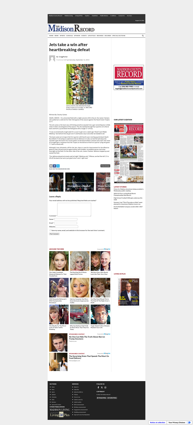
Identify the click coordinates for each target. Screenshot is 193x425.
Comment (53, 216)
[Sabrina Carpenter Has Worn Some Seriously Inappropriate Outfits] (79, 287)
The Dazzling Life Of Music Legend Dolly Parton (78, 273)
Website (52, 227)
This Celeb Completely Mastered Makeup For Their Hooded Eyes (58, 274)
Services (129, 15)
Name (51, 219)
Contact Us (122, 15)
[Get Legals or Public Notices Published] (129, 89)
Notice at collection (157, 422)
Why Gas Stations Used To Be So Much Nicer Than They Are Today (79, 327)
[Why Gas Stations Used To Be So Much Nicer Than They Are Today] (79, 314)
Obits (53, 399)
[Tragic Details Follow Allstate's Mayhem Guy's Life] (100, 314)
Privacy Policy (102, 398)
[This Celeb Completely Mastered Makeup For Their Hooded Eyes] (59, 261)
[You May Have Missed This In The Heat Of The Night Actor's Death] (100, 287)
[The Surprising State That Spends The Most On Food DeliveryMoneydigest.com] (58, 362)
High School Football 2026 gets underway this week (128, 198)
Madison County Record (55, 15)
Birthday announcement (80, 407)
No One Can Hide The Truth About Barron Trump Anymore (87, 339)
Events (84, 35)
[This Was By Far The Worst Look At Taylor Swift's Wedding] (59, 314)
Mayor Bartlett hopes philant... (108, 187)
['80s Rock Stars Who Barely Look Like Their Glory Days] (100, 261)
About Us (76, 387)
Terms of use (77, 397)
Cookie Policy (112, 398)
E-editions (113, 15)
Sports (62, 35)
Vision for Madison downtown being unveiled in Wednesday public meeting (129, 190)
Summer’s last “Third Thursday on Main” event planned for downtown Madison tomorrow (128, 203)
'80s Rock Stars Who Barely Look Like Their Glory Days (99, 273)
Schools (69, 35)
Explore (87, 15)
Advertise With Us (78, 392)
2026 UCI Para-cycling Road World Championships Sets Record (125, 194)
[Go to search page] (142, 35)
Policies (76, 394)
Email (51, 223)
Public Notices (104, 15)
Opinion (77, 35)
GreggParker (63, 57)
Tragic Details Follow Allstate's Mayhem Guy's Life (100, 326)
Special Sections (118, 35)
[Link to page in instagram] (105, 387)
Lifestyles (92, 35)
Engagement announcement (81, 409)
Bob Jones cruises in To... (48, 188)
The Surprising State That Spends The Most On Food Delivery (89, 358)
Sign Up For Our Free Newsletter (82, 414)
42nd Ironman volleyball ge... (78, 187)
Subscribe (76, 389)
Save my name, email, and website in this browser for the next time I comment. (78, 230)
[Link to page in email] (51, 166)
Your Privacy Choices (176, 422)
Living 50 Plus (79, 15)
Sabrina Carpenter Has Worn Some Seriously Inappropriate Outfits (79, 300)
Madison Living (69, 15)
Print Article (105, 166)
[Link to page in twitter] (58, 166)
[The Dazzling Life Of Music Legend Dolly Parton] (79, 261)
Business (100, 35)
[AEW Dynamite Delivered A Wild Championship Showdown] (59, 287)
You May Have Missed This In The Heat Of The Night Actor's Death (100, 300)
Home (51, 35)
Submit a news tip (78, 399)
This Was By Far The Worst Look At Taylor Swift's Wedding (57, 327)
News (57, 35)
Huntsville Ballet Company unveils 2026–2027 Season (128, 207)
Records (108, 35)
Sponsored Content (56, 404)
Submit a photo (77, 402)
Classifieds (95, 15)
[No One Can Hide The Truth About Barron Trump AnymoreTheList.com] (58, 342)
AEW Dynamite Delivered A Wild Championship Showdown (57, 300)
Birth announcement (79, 404)
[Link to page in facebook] (54, 166)
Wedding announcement (80, 412)
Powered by (100, 334)
